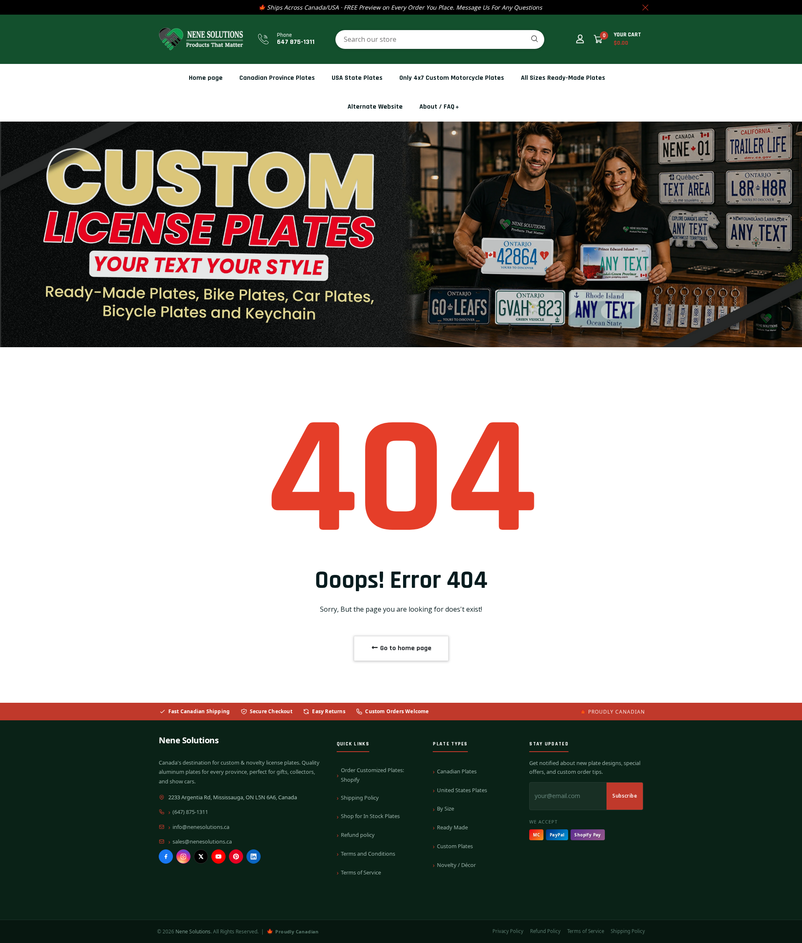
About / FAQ (436, 106)
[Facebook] (166, 856)
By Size (445, 808)
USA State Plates (357, 78)
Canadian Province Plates (277, 78)
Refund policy (358, 835)
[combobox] (439, 39)
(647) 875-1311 (190, 812)
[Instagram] (183, 856)
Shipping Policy (360, 797)
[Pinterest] (236, 856)
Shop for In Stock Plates (370, 816)
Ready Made (452, 827)
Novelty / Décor (456, 865)
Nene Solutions (188, 740)
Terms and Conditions (368, 853)
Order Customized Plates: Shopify (372, 774)
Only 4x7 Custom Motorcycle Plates (451, 78)
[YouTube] (218, 856)
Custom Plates (455, 846)
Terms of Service (361, 872)
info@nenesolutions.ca (201, 827)
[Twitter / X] (201, 856)
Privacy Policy (507, 931)
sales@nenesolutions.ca (202, 841)
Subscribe (624, 795)
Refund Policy (545, 931)
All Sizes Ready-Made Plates (563, 78)
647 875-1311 (296, 42)
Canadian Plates (457, 771)
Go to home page (404, 648)
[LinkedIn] (253, 856)
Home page (206, 78)
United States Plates (462, 790)
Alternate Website (375, 106)
